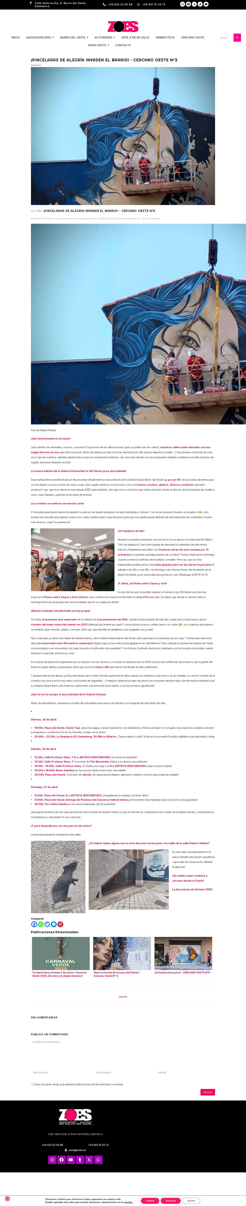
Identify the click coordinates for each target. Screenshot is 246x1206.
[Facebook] (188, 4)
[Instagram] (182, 4)
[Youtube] (206, 4)
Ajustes (191, 1200)
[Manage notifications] (7, 1198)
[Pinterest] (60, 924)
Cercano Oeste (65, 218)
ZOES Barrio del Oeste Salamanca (119, 218)
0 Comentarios (152, 218)
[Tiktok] (200, 4)
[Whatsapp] (41, 924)
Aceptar (150, 1200)
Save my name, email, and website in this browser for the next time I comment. (78, 1084)
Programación (84, 218)
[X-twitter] (194, 4)
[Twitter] (47, 924)
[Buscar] (237, 38)
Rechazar (171, 1200)
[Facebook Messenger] (54, 924)
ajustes (128, 1202)
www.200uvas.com (147, 597)
